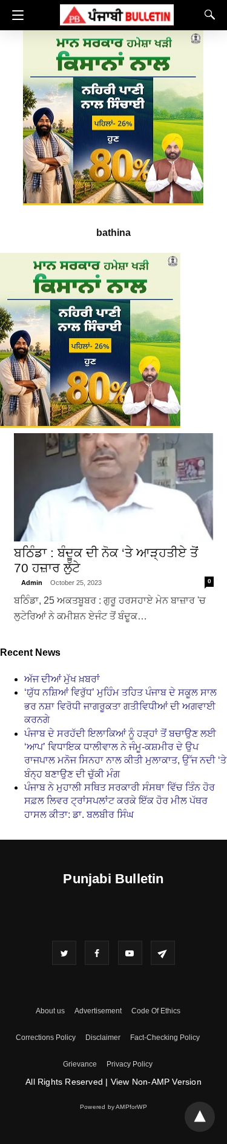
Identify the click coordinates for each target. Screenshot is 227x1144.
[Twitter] (64, 953)
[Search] (207, 14)
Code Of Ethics (155, 1011)
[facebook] (97, 953)
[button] (15, 15)
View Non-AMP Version (156, 1082)
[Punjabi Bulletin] (116, 13)
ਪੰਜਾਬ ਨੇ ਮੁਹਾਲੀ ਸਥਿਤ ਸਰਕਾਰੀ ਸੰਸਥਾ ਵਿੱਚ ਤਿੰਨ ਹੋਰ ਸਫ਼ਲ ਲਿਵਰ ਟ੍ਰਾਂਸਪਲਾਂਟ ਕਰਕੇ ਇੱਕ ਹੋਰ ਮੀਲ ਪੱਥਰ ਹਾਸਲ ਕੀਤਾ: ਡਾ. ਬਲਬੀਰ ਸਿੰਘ (119, 801)
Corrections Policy (46, 1037)
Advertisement (98, 1011)
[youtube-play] (130, 953)
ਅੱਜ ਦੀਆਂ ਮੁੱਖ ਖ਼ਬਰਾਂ (62, 679)
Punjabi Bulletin (113, 878)
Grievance (80, 1064)
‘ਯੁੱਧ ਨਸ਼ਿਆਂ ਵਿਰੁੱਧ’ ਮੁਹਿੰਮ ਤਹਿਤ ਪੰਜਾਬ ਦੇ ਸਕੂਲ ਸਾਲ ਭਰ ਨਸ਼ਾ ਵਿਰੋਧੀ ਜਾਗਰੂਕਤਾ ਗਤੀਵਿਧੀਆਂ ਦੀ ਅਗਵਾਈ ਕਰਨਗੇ (120, 706)
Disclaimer (102, 1037)
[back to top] (200, 1117)
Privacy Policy (130, 1064)
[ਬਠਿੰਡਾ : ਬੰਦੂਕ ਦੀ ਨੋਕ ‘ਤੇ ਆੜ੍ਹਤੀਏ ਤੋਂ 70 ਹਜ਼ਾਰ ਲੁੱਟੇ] (114, 487)
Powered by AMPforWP (113, 1106)
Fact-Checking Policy (165, 1037)
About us (50, 1011)
